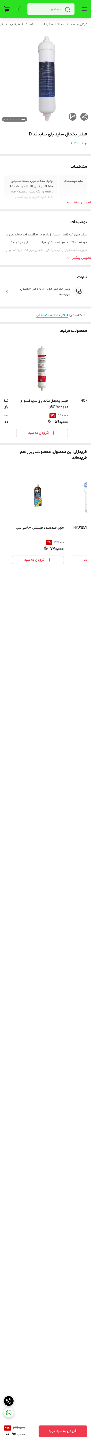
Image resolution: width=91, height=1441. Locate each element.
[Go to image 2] (18, 119)
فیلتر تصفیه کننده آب (52, 315)
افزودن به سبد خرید (63, 1431)
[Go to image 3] (16, 119)
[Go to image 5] (10, 119)
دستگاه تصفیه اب (52, 24)
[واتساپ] (9, 1412)
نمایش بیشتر (81, 202)
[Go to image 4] (13, 119)
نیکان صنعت (79, 24)
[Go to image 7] (4, 119)
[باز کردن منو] (83, 9)
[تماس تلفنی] (9, 1401)
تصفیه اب (16, 24)
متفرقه (74, 143)
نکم (32, 24)
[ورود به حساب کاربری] (20, 9)
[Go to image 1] (23, 119)
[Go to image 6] (7, 119)
